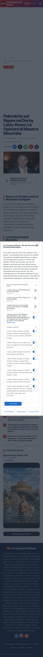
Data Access (21, 411)
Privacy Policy (34, 411)
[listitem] (21, 285)
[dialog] (21, 328)
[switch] (34, 290)
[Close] (39, 246)
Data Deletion (9, 411)
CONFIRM (13, 404)
